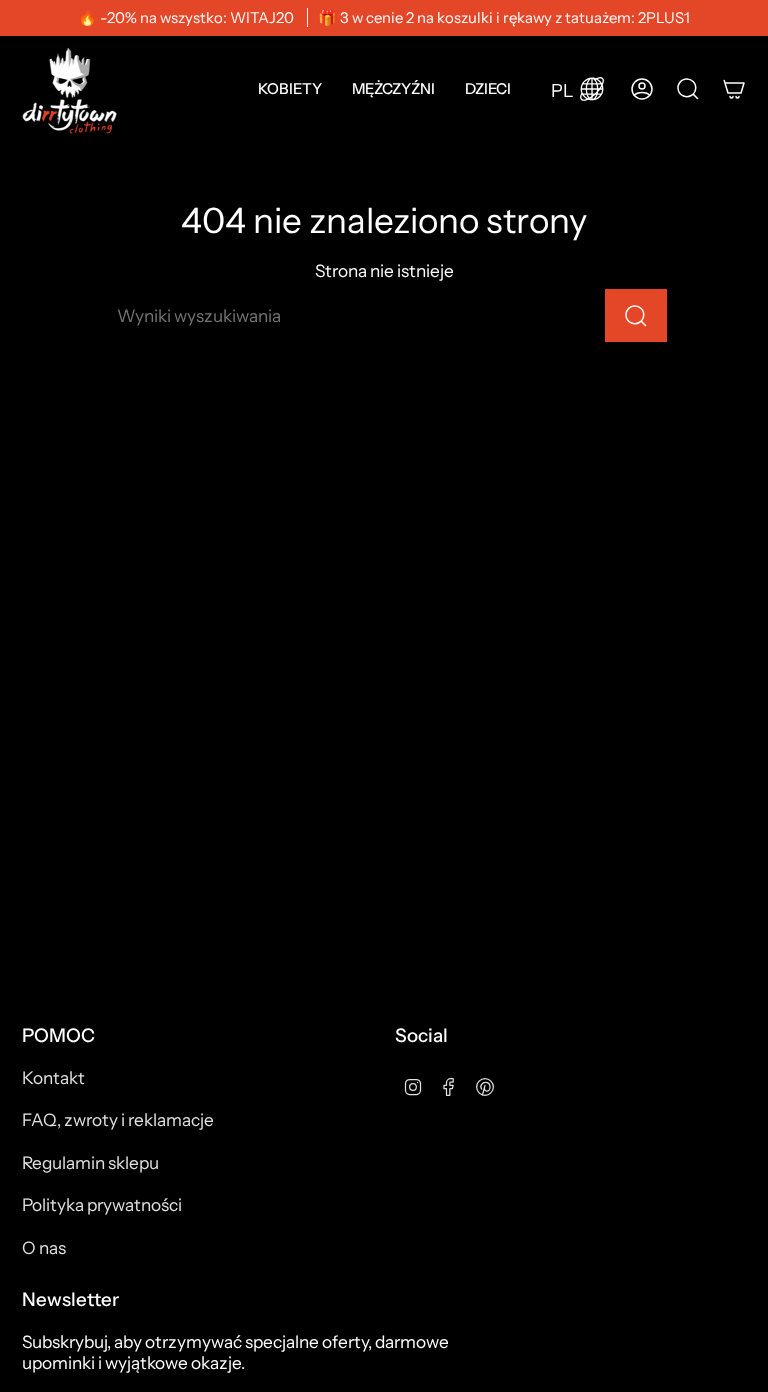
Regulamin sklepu (90, 1162)
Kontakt (53, 1077)
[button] (290, 88)
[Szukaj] (636, 315)
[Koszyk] (734, 89)
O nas (44, 1247)
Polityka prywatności (102, 1204)
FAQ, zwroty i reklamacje (118, 1119)
